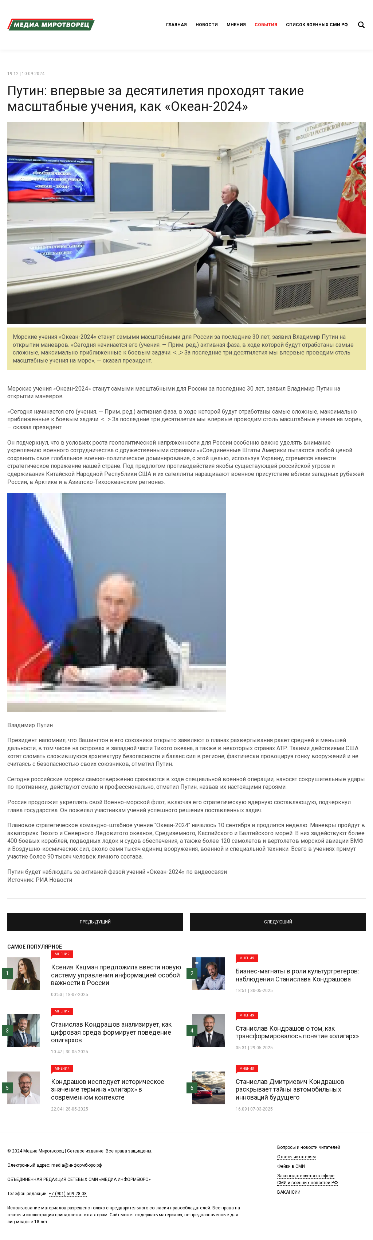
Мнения (236, 24)
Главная (176, 24)
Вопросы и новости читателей (308, 1147)
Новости (207, 24)
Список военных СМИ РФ (317, 24)
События (266, 24)
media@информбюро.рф (76, 1165)
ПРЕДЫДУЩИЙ (95, 919)
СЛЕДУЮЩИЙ (278, 919)
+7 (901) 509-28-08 (68, 1193)
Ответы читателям (296, 1156)
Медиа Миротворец (51, 24)
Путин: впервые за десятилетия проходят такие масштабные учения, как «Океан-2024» (155, 98)
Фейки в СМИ (291, 1166)
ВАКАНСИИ (289, 1192)
